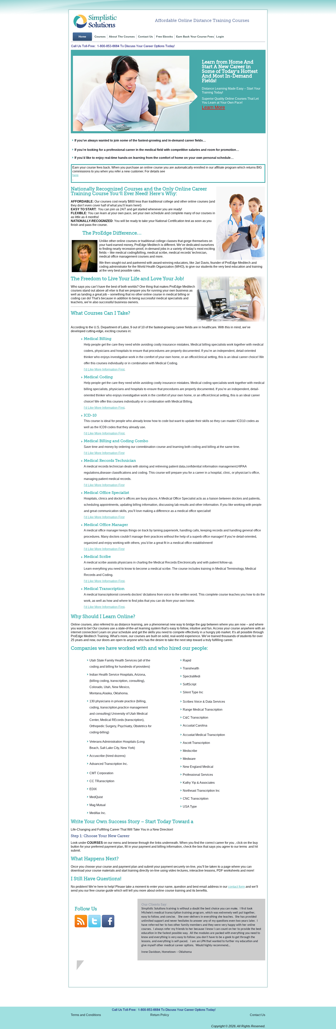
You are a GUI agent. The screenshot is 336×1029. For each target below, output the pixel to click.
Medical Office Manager (106, 525)
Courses (100, 36)
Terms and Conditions (86, 1015)
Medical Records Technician (110, 461)
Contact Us (145, 36)
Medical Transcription (104, 589)
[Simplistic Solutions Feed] (81, 926)
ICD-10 (90, 415)
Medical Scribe (97, 557)
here (75, 175)
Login (220, 36)
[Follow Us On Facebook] (109, 926)
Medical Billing (97, 339)
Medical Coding (98, 377)
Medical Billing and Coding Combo (116, 441)
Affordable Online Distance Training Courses (202, 20)
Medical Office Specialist (106, 493)
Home (82, 36)
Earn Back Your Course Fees (195, 36)
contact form (236, 886)
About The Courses (122, 36)
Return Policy (159, 1015)
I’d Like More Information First (104, 369)
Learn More (213, 107)
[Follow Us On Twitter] (95, 926)
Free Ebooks (164, 36)
